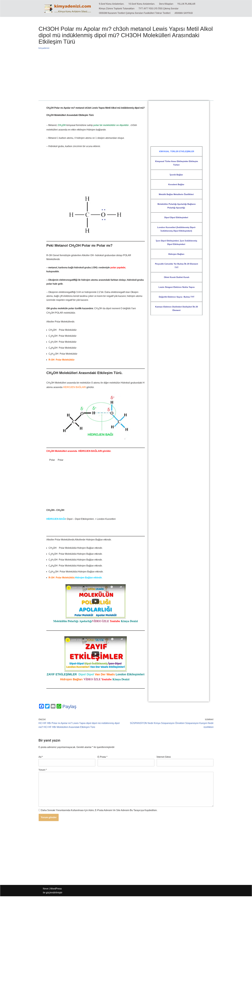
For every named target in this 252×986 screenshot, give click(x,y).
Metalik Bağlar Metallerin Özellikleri (176, 194)
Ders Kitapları (166, 3)
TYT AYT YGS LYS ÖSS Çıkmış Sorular (158, 8)
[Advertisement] (125, 78)
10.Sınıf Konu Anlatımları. (141, 3)
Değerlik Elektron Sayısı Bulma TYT (176, 297)
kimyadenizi (43, 48)
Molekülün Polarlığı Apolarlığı (72, 621)
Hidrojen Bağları (176, 254)
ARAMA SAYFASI (184, 13)
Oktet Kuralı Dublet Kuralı (176, 277)
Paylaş (69, 706)
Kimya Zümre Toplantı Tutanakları (116, 8)
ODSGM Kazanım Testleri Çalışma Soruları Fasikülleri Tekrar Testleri (134, 13)
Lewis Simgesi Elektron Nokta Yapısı (177, 287)
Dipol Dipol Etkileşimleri (176, 217)
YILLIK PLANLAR (186, 3)
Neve (45, 888)
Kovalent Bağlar (176, 184)
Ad (40, 757)
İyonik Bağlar (176, 174)
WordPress (56, 888)
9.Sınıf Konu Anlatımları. (111, 3)
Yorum (42, 770)
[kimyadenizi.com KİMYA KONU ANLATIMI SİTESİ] (68, 8)
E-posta (102, 757)
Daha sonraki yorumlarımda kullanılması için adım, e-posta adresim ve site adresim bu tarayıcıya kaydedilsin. (99, 810)
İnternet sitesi (164, 757)
